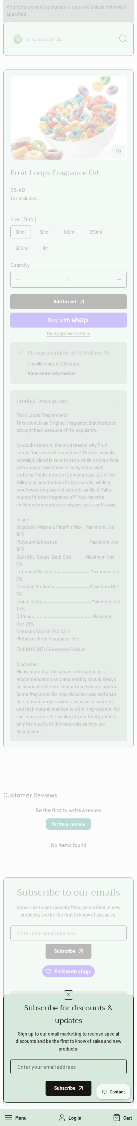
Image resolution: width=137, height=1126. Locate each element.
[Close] (68, 995)
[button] (122, 1117)
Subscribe (64, 1088)
